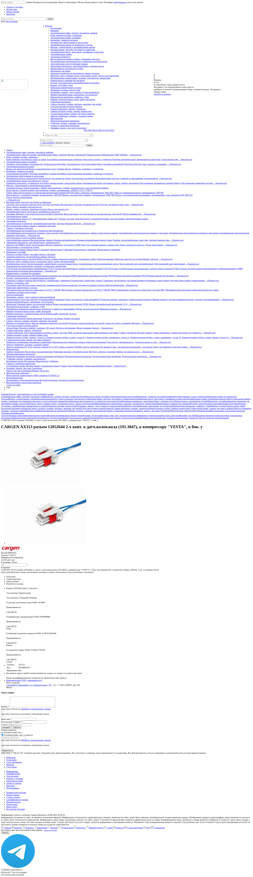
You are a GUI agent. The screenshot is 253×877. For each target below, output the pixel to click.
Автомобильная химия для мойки (65, 38)
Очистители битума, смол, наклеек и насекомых (145, 164)
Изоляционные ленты (16, 264)
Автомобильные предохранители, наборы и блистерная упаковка (88, 233)
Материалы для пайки (60, 71)
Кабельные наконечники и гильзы (65, 88)
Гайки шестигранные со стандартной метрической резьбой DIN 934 (43, 193)
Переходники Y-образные (37, 250)
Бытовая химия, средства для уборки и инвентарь (72, 50)
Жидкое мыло (67, 204)
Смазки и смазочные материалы (64, 125)
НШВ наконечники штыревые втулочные (89, 276)
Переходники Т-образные (84, 250)
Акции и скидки (13, 783)
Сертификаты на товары (17, 800)
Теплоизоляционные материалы (106, 356)
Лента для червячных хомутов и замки (170, 347)
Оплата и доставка (14, 778)
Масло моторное (55, 214)
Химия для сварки (72, 318)
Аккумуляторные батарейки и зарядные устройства (90, 174)
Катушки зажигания (171, 415)
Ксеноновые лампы (139, 219)
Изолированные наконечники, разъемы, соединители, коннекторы (80, 78)
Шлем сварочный (34, 318)
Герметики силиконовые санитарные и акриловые (29, 342)
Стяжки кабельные (14, 333)
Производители (13, 802)
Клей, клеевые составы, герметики (66, 35)
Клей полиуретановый (96, 342)
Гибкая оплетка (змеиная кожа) (100, 155)
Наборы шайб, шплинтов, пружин (61, 314)
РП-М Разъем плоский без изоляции (125, 276)
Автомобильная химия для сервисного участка (71, 45)
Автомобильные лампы (61, 54)
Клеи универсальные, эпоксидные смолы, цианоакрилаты (70, 183)
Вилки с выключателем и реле (42, 169)
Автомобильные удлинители (19, 223)
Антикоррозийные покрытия (51, 299)
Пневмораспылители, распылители (22, 178)
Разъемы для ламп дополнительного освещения (79, 219)
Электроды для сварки (53, 318)
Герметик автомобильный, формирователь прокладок (136, 159)
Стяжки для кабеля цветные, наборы (135, 333)
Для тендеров (12, 776)
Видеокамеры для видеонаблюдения (22, 380)
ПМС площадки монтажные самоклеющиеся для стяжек (93, 333)
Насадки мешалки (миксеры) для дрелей (50, 323)
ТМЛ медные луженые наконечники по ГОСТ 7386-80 (85, 290)
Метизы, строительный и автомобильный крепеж (72, 47)
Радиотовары (94, 418)
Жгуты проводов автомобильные (214, 418)
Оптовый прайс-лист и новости (18, 735)
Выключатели (42, 361)
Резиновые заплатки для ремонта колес (71, 352)
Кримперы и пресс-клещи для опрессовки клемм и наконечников (175, 280)
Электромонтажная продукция (20, 166)
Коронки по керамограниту (18, 323)
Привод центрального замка (75, 418)
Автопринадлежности (60, 57)
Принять (5, 833)
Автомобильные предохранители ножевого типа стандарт (32, 233)
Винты (9, 195)
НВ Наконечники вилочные (19, 276)
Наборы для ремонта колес (128, 352)
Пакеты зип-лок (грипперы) (18, 371)
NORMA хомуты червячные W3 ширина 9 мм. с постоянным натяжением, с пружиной (113, 347)
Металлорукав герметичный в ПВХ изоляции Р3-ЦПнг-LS (33, 375)
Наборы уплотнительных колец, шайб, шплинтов (72, 99)
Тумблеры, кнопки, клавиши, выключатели (70, 123)
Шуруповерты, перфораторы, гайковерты (51, 280)
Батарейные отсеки (15, 361)
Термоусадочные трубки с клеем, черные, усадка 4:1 (205, 337)
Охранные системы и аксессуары (65, 90)
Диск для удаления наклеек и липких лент (100, 245)
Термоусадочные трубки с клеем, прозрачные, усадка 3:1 (155, 337)
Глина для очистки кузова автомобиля (82, 299)
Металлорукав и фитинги (17, 373)
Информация (12, 771)
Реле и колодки (106, 418)
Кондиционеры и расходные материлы (23, 382)
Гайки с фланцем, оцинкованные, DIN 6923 (93, 193)
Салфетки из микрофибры (63, 309)
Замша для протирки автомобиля (80, 178)
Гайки (9, 193)
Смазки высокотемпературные (98, 366)
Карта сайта (11, 807)
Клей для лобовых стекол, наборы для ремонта (118, 183)
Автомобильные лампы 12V (19, 219)
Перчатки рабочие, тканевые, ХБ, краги (37, 328)
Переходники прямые (16, 250)
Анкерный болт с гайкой (58, 188)
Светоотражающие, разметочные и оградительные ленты (52, 264)
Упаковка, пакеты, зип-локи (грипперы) (68, 128)
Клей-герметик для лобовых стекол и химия (26, 159)
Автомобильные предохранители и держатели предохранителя (78, 61)
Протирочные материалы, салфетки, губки (69, 97)
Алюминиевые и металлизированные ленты (98, 264)
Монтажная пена (59, 342)
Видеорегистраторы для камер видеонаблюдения (62, 380)
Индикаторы (30, 361)
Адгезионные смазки (15, 366)
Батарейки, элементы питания (64, 40)
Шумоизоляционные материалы (64, 121)
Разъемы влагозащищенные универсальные (161, 418)
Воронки (69, 223)
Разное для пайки (31, 254)
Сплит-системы (13, 385)
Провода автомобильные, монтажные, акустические (74, 95)
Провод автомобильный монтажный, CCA (108, 304)
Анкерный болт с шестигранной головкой (89, 188)
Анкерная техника (14, 188)
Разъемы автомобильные (65, 240)
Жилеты (77, 223)
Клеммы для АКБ (188, 415)
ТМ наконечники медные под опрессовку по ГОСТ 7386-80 (33, 290)
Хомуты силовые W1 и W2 (45, 347)
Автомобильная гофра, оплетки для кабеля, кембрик (74, 33)
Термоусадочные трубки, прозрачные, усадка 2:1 (108, 337)
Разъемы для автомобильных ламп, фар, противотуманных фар (141, 240)
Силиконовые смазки (50, 366)
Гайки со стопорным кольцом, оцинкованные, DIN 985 (139, 193)
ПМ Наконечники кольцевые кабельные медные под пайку (192, 290)
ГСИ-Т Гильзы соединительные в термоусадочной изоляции (75, 269)
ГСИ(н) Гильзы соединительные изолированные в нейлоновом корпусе (205, 269)
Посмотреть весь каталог (99, 130)
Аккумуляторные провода (18, 240)
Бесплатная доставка (15, 809)
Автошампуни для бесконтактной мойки (48, 164)
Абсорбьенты (12, 309)
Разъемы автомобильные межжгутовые (94, 240)
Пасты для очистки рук (58, 209)
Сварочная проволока (16, 318)
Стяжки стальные (66, 347)
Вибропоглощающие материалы (20, 356)
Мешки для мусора (40, 371)
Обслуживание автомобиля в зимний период (160, 183)
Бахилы (95, 328)
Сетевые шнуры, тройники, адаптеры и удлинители (80, 169)
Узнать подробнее (50, 830)
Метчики (136, 323)
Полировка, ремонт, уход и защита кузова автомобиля (74, 92)
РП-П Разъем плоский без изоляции (158, 276)
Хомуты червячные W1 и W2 (19, 347)
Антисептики (12, 328)
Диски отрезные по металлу (132, 245)
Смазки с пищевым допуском (19, 228)
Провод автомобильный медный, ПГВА (70, 304)
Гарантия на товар (14, 781)
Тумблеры (53, 361)
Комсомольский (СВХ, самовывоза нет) (24, 680)
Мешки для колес (150, 259)
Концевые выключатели (207, 415)
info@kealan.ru (120, 2)
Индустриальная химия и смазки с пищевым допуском (75, 59)
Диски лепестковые (154, 245)
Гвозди (9, 197)
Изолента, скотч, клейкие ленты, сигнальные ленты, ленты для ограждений (84, 76)
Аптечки (61, 223)
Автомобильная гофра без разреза (21, 155)
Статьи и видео (13, 797)
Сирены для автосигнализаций (127, 418)
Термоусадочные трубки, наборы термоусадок (71, 111)
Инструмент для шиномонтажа (39, 352)
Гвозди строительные (22, 197)
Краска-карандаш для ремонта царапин (79, 285)
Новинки (54, 31)
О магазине (11, 760)
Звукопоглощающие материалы (50, 356)
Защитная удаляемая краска (49, 285)
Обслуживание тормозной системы (197, 183)
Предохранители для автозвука (48, 418)
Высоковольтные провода (41, 240)
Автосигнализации (15, 295)
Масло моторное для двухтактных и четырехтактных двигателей (93, 214)
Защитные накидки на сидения (128, 259)
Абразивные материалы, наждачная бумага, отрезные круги (77, 66)
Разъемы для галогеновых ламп (116, 219)
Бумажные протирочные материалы (35, 309)
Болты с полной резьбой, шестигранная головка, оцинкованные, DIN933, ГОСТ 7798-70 (52, 190)
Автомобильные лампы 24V (45, 219)
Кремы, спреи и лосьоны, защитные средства (26, 209)
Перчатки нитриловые (66, 328)
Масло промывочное (132, 214)
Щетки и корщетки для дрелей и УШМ (63, 245)
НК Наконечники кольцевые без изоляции (51, 276)
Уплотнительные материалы (134, 356)
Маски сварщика (84, 328)
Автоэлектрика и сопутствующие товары (69, 64)
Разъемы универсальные (151, 415)
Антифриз (11, 214)
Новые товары (12, 795)
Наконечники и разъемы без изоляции (67, 80)
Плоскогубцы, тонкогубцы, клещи (86, 280)
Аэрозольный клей (169, 159)
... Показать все (135, 155)
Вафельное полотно (108, 309)
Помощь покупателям (16, 792)
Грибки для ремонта (15, 352)
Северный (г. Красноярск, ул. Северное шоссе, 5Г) (29, 685)
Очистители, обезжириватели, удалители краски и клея (132, 342)
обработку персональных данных (36, 709)
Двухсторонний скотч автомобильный (136, 264)
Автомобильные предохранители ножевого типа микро (194, 233)
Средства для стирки (50, 204)
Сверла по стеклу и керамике (118, 323)
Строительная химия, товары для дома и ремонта (72, 114)
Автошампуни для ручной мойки (82, 164)
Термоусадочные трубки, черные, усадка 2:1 (26, 337)
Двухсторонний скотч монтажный (169, 264)
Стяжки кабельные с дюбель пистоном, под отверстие (176, 333)
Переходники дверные (24, 418)
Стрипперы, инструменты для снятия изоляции (124, 280)
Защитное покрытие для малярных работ (77, 259)
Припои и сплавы (14, 254)
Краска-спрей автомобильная (111, 285)
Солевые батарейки (57, 174)
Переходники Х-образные (108, 250)
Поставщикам (12, 788)
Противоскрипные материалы (78, 356)
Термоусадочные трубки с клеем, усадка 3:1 (66, 337)
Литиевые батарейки (38, 174)
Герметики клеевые (76, 342)
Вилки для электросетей (17, 169)
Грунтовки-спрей (14, 285)
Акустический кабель (42, 304)
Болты (9, 190)
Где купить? (11, 767)
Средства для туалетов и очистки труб (23, 204)
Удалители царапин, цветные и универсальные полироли (126, 299)
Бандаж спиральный (77, 155)
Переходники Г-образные (61, 250)
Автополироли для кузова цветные (22, 299)
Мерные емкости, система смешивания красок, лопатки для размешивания (186, 299)
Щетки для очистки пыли (87, 309)
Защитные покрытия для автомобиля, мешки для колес (75, 73)
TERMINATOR (13, 774)
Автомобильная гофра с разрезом (52, 155)
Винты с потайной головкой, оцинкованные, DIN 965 (37, 195)
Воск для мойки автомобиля (110, 164)
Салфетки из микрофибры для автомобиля (139, 178)
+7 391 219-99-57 (47, 143)
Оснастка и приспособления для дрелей (86, 323)
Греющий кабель (24, 304)
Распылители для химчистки (52, 178)
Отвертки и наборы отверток (19, 280)
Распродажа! (56, 28)
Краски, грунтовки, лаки (61, 85)
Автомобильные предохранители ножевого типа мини (143, 233)
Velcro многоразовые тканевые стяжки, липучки (45, 333)
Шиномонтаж (56, 118)
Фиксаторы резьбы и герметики (97, 159)
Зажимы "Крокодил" (190, 418)
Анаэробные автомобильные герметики (64, 159)
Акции (9, 150)
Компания (10, 757)
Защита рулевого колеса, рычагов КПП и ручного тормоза (32, 259)
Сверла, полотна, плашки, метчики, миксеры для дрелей (75, 104)
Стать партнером (14, 762)
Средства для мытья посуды (86, 204)
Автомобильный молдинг (44, 223)
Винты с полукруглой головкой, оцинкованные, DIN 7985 (88, 195)
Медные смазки (33, 366)
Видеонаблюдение (14, 378)
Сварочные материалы (60, 102)
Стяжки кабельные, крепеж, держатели (68, 109)
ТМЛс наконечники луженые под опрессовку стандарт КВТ (138, 290)
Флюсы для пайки (47, 254)
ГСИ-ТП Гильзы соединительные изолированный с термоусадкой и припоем (137, 269)
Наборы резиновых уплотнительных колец (25, 314)
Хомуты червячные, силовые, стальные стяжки (71, 116)
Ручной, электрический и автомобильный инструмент (74, 83)
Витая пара (11, 304)
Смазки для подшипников (72, 366)
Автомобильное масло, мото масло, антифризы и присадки (77, 52)
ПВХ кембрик (121, 155)
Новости (10, 764)
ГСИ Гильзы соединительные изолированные (27, 269)
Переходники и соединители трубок (66, 69)
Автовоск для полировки (17, 164)
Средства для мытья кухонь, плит (114, 204)
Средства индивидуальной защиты (66, 106)
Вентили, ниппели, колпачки (102, 352)
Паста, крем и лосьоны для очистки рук (24, 207)
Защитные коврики (105, 259)
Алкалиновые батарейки (17, 174)
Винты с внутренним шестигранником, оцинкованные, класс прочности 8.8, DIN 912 (154, 195)
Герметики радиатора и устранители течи (25, 183)
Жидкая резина (29, 285)
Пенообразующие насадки (107, 178)
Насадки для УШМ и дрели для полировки (25, 245)
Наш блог (10, 786)
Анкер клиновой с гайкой (35, 188)
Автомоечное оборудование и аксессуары (69, 42)
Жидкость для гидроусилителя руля (32, 214)
